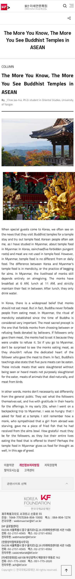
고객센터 (29, 470)
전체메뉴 (71, 6)
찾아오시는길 (11, 470)
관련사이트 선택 (17, 483)
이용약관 (9, 465)
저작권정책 (50, 465)
